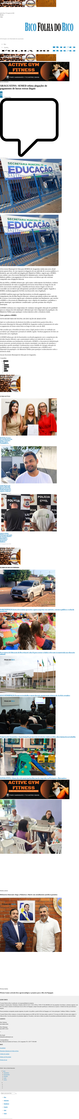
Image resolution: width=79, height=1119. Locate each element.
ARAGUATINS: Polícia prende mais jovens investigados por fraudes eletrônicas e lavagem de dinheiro (6, 538)
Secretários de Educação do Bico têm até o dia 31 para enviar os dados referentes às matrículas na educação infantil (37, 653)
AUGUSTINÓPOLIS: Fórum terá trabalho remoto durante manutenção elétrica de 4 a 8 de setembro (35, 695)
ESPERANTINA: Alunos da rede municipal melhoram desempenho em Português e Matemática (33, 778)
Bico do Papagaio (4, 82)
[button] (16, 1093)
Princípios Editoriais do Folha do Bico (9, 1051)
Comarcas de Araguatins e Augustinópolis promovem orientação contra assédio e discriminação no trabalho (38, 737)
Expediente (2, 1048)
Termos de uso (3, 1060)
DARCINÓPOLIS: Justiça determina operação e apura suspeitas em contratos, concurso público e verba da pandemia (37, 610)
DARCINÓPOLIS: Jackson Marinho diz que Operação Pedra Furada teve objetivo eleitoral (5, 488)
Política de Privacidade (5, 1057)
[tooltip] (5, 361)
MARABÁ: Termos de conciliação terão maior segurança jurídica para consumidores (6, 440)
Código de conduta (4, 1054)
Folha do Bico (7, 97)
